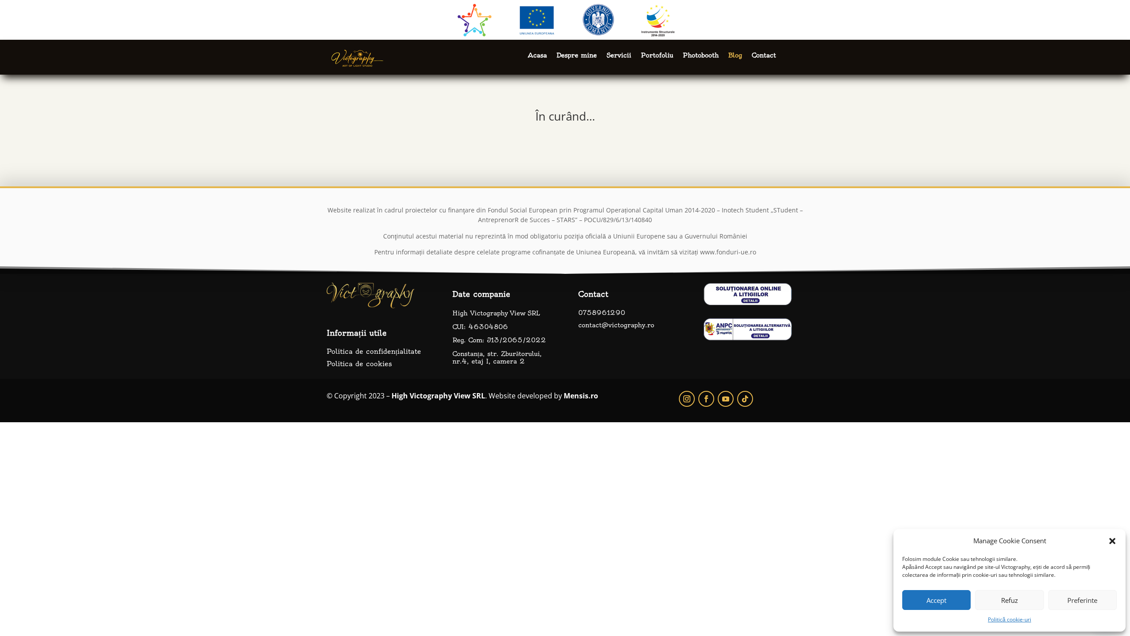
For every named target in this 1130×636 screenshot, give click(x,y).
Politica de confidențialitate (374, 351)
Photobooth (701, 55)
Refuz (1009, 600)
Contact (764, 55)
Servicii (618, 55)
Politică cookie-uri (1009, 619)
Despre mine (577, 55)
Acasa (537, 55)
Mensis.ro (581, 396)
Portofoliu (657, 55)
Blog (735, 55)
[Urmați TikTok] (745, 399)
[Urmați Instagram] (687, 399)
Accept (936, 600)
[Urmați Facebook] (706, 399)
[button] (1112, 541)
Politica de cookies (359, 364)
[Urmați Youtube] (726, 399)
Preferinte (1082, 600)
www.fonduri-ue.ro (728, 252)
